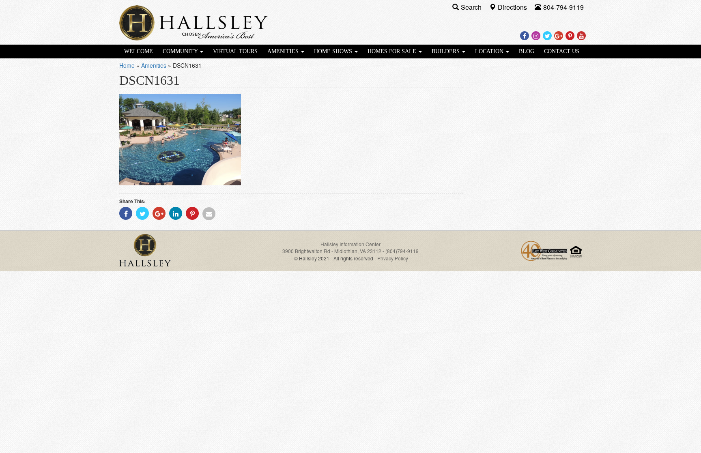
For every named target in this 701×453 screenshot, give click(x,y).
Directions (513, 7)
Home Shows (334, 51)
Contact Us (561, 51)
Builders (446, 51)
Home (127, 65)
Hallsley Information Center (350, 243)
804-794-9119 (563, 7)
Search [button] (472, 7)
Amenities (283, 51)
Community (181, 51)
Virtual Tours (235, 51)
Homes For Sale (393, 51)
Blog (526, 51)
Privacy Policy (392, 258)
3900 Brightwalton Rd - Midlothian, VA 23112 (332, 250)
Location (490, 51)
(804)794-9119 (402, 250)
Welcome (138, 51)
